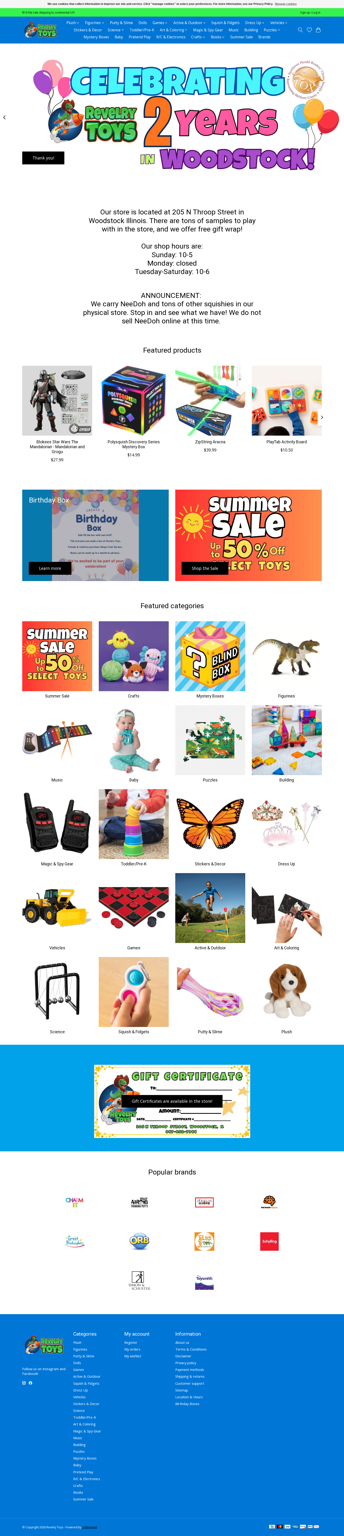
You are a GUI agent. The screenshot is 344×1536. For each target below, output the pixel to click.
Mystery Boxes (96, 37)
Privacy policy (185, 1362)
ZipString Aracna (210, 442)
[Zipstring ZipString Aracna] (210, 401)
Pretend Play (140, 37)
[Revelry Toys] (40, 30)
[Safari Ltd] (204, 1242)
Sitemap (181, 1390)
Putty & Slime (121, 22)
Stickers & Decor (88, 30)
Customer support (189, 1383)
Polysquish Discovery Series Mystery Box (134, 444)
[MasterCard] (280, 1527)
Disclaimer (183, 1356)
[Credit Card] (272, 1527)
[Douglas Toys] (204, 1203)
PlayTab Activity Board (287, 442)
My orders (132, 1349)
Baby (119, 37)
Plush (287, 1032)
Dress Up (286, 864)
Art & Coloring (286, 948)
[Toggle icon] (300, 30)
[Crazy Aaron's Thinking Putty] (139, 1203)
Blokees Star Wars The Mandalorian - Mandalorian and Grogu (57, 447)
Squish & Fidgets (225, 22)
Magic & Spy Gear (208, 30)
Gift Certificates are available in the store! (172, 1101)
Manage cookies (286, 4)
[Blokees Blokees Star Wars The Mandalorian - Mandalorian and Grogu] (57, 401)
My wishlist (132, 1356)
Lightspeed (89, 1527)
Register (130, 1342)
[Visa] (288, 1527)
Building (251, 30)
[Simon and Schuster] (139, 1281)
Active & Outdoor (210, 948)
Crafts (133, 696)
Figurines (286, 696)
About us (182, 1342)
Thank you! (43, 157)
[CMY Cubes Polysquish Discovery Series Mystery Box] (134, 401)
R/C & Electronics (171, 37)
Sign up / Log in (310, 12)
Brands (264, 37)
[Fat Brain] (269, 1203)
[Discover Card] (303, 1527)
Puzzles (210, 780)
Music (234, 30)
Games (133, 948)
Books (78, 1492)
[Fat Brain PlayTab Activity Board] (287, 401)
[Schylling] (269, 1242)
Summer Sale (241, 37)
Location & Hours (189, 1397)
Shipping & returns (190, 1376)
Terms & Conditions (191, 1349)
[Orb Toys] (139, 1242)
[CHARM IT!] (74, 1203)
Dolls (143, 22)
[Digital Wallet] (313, 1527)
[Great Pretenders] (74, 1242)
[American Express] (295, 1527)
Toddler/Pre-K (142, 30)
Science (57, 1032)
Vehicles (57, 948)
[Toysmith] (204, 1281)
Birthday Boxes (187, 1403)
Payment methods (189, 1369)
